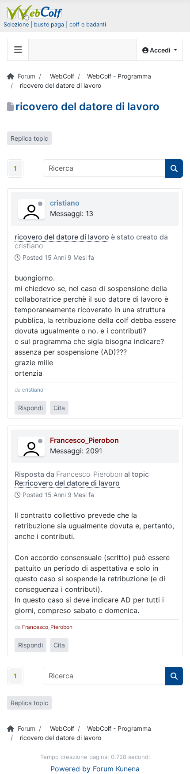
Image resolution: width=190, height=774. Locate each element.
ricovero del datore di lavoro (62, 236)
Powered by (70, 768)
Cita (59, 407)
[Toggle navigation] (18, 49)
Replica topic (29, 138)
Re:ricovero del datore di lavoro (67, 483)
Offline (40, 203)
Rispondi (30, 407)
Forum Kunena (116, 768)
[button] (159, 50)
